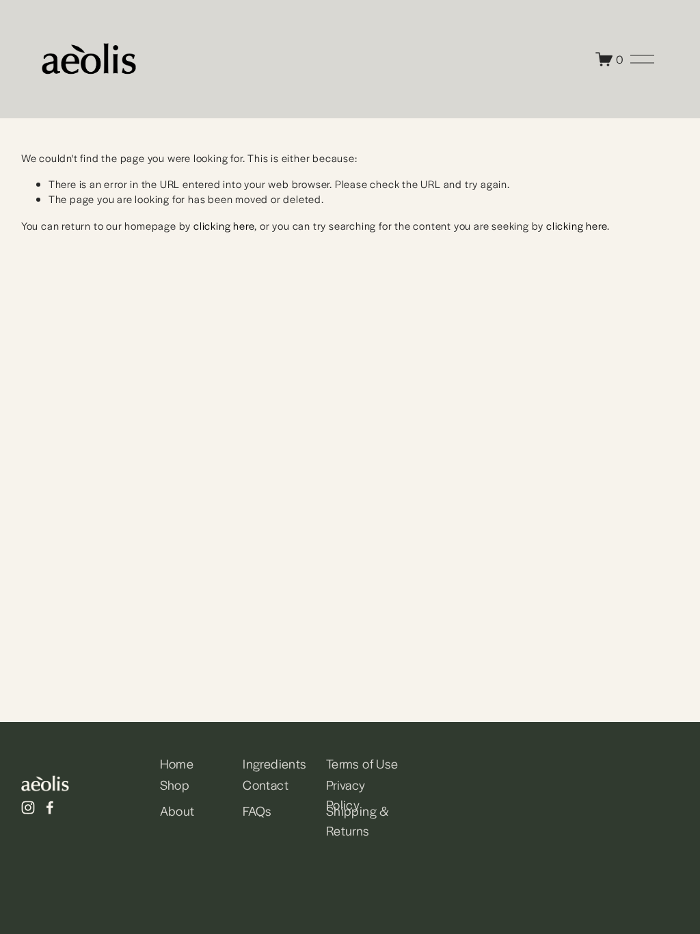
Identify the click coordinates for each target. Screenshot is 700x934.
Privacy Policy (346, 794)
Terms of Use (362, 763)
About (177, 810)
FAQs (257, 810)
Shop (175, 784)
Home (177, 763)
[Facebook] (50, 807)
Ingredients (274, 763)
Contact (265, 784)
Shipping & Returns (358, 820)
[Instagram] (28, 807)
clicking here (223, 225)
